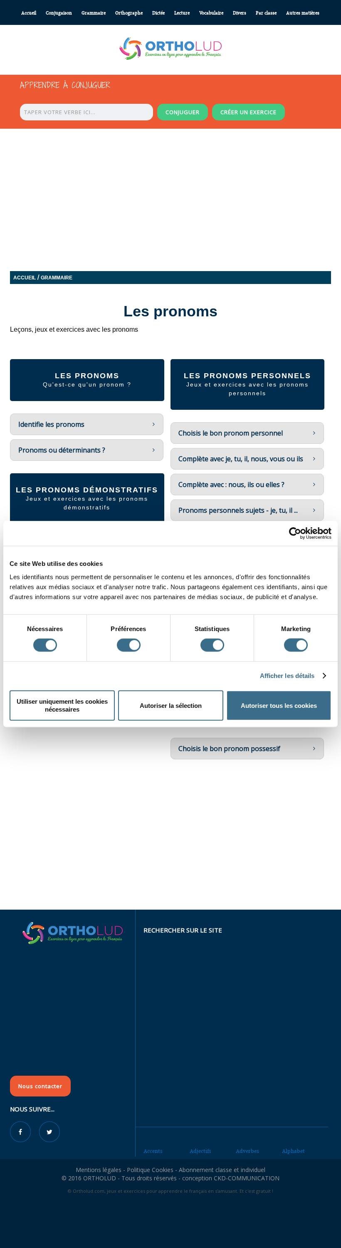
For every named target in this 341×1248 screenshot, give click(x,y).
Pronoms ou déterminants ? (61, 450)
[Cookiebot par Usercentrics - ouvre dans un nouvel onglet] (295, 533)
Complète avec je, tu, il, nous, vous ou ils (240, 458)
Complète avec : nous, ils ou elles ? (231, 484)
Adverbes (247, 1151)
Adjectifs (200, 1151)
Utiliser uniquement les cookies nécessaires (62, 705)
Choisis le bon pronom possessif (229, 748)
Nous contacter (40, 1086)
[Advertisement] (170, 849)
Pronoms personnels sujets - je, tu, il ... (238, 510)
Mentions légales (98, 1170)
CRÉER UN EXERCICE (248, 112)
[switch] (129, 645)
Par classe (266, 13)
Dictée (158, 13)
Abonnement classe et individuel (222, 1170)
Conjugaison (59, 13)
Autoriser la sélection (171, 705)
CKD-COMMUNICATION (246, 1178)
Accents (153, 1151)
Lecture (182, 13)
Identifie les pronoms (51, 424)
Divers (239, 13)
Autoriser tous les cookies (279, 705)
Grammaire (94, 13)
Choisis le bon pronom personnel (230, 433)
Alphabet (293, 1151)
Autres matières (302, 13)
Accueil (28, 13)
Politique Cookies (150, 1170)
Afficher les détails (287, 675)
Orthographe (129, 13)
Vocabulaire (211, 13)
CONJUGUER (183, 112)
